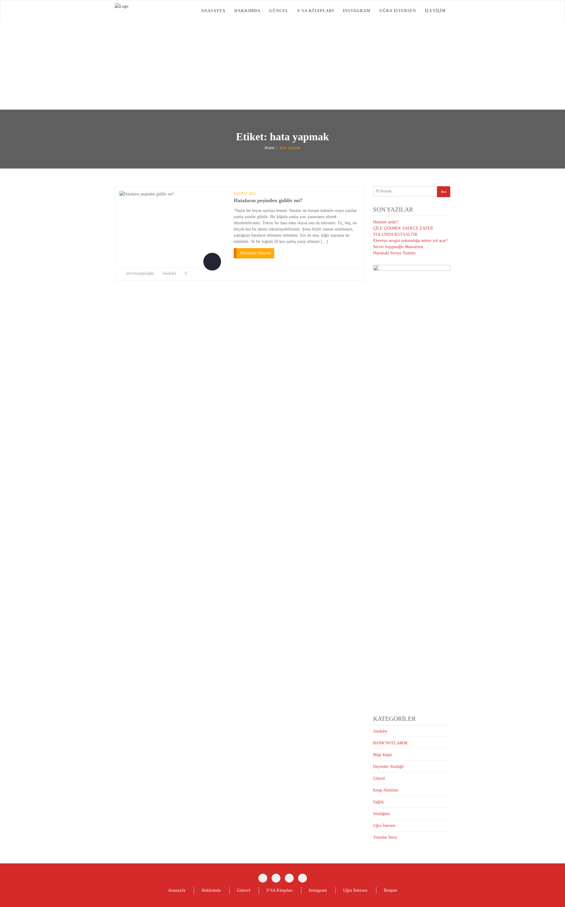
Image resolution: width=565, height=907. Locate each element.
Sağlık (378, 802)
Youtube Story (385, 837)
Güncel (278, 11)
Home (270, 148)
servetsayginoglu (140, 273)
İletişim (435, 11)
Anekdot (169, 273)
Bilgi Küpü (382, 755)
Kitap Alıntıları (385, 790)
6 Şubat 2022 (245, 194)
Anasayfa (213, 11)
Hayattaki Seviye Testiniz (394, 253)
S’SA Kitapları (315, 11)
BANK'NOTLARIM (390, 743)
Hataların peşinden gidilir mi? (268, 200)
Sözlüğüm (381, 814)
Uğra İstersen (397, 11)
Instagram (356, 11)
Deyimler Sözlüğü (388, 766)
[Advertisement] (282, 65)
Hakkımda (247, 11)
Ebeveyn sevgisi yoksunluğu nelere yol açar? (410, 240)
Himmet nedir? (385, 222)
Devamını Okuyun (255, 253)
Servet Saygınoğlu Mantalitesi (398, 247)
